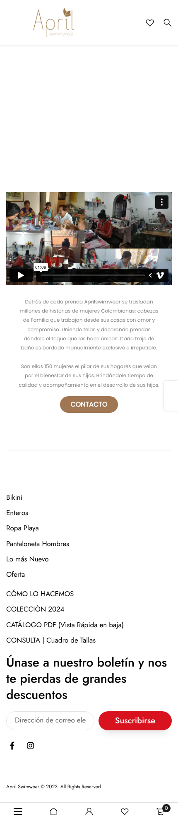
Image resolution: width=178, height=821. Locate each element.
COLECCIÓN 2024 (35, 609)
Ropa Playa (22, 528)
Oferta (15, 575)
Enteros (17, 513)
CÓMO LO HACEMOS (40, 594)
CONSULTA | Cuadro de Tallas (51, 640)
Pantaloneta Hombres (37, 544)
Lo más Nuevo (27, 559)
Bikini (14, 498)
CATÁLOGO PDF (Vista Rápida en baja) (65, 625)
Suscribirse (135, 721)
